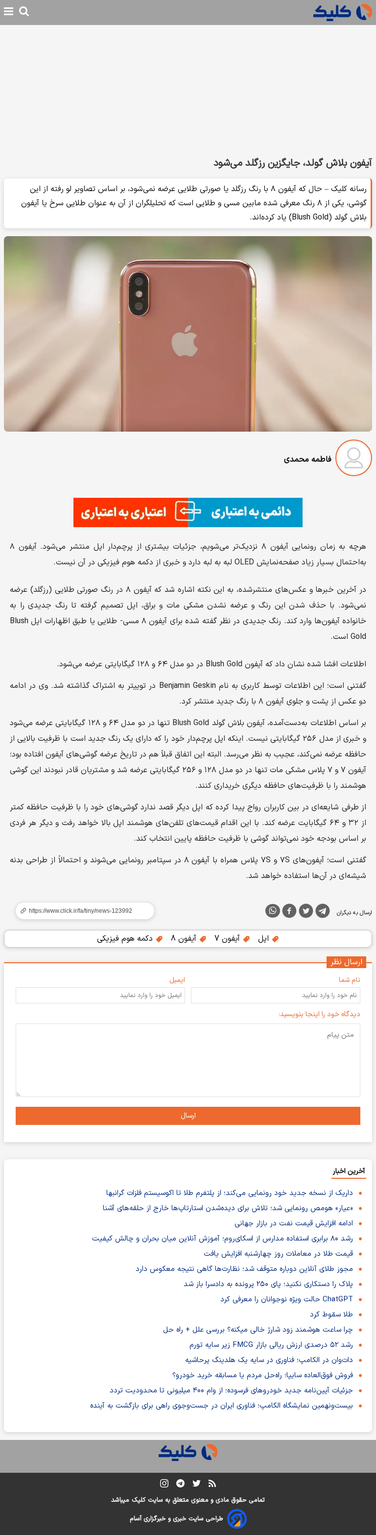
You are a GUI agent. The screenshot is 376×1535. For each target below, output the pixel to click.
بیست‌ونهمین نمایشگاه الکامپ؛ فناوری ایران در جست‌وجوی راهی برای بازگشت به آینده (221, 1406)
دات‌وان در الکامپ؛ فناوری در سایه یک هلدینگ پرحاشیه (269, 1360)
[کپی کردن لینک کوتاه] (81, 911)
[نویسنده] (353, 459)
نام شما (349, 980)
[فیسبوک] (289, 912)
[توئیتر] (306, 912)
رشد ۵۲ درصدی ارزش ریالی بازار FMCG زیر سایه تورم (271, 1345)
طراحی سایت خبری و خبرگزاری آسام (176, 1519)
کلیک (138, 1500)
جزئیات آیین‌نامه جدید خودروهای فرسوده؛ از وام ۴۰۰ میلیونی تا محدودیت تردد (231, 1390)
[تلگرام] (322, 912)
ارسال (188, 1116)
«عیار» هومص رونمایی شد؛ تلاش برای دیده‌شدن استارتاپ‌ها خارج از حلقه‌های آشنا (228, 1208)
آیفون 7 (228, 939)
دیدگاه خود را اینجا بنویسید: (319, 1014)
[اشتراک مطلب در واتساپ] (272, 911)
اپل (264, 939)
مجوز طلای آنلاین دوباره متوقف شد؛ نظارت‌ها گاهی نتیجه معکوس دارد (244, 1269)
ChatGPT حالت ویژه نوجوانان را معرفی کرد (286, 1299)
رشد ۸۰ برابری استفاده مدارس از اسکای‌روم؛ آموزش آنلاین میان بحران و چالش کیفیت (222, 1238)
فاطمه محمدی (307, 459)
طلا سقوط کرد (331, 1314)
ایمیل (177, 980)
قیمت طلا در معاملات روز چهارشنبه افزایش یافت (278, 1254)
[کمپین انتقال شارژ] (188, 512)
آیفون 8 (185, 939)
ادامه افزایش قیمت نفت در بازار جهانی (294, 1223)
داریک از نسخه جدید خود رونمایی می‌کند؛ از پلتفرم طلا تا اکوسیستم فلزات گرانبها (229, 1193)
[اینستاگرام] (164, 1485)
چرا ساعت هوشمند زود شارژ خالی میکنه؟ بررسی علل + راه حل (258, 1330)
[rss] (212, 1485)
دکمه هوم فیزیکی (126, 939)
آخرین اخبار (349, 1171)
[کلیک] (342, 12)
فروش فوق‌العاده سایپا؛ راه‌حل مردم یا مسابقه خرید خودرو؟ (262, 1375)
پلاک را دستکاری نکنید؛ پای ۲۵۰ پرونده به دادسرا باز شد (268, 1284)
